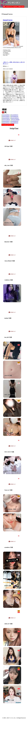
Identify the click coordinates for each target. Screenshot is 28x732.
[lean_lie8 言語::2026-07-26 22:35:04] (12, 340)
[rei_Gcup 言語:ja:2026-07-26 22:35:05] (12, 416)
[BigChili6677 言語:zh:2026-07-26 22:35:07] (12, 702)
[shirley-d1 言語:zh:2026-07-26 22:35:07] (12, 626)
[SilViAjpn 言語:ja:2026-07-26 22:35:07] (12, 149)
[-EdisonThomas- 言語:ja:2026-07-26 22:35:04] (12, 569)
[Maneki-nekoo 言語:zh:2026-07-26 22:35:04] (12, 359)
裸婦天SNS (21, 6)
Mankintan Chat (9, 6)
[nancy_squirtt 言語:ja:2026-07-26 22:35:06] (12, 397)
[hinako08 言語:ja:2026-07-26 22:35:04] (12, 531)
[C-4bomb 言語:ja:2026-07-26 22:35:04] (12, 187)
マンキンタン (14, 3)
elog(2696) (15, 6)
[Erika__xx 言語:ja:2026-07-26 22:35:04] (12, 435)
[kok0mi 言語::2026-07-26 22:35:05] (12, 321)
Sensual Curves (7, 20)
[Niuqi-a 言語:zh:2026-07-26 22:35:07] (12, 645)
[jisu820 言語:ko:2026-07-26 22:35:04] (12, 588)
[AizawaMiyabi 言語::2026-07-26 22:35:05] (12, 263)
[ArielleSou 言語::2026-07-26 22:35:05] (12, 282)
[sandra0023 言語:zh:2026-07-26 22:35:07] (12, 664)
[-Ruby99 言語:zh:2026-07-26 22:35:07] (12, 683)
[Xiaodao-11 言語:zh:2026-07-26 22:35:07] (12, 607)
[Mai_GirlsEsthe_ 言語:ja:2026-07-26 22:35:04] (12, 512)
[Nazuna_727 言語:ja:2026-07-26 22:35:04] (12, 473)
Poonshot (4, 124)
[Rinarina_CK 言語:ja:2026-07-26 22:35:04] (12, 225)
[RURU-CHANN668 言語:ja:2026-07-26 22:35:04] (12, 206)
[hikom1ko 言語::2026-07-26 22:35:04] (12, 244)
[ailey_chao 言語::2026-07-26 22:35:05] (12, 168)
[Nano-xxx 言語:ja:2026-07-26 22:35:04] (12, 492)
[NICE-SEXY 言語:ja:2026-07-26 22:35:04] (12, 454)
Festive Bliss (11, 124)
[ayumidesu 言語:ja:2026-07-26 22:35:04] (12, 550)
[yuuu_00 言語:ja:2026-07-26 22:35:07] (12, 378)
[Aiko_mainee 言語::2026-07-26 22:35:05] (12, 301)
